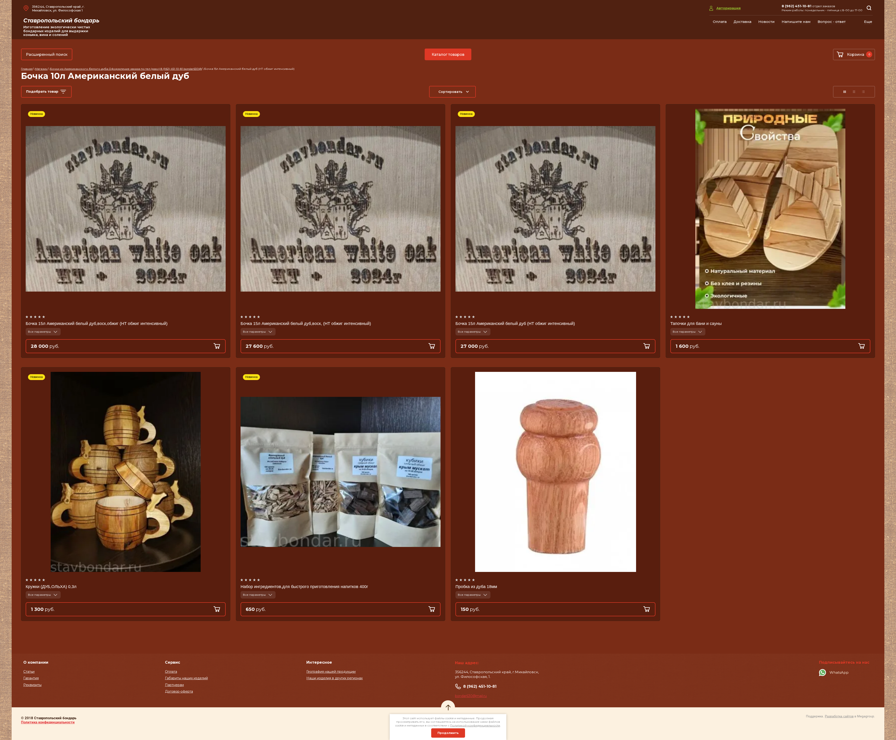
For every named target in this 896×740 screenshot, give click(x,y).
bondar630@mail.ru (471, 696)
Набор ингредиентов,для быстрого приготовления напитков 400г (304, 586)
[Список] (854, 91)
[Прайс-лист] (863, 91)
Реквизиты (32, 685)
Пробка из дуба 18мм (476, 586)
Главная (27, 68)
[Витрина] (844, 91)
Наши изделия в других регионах (334, 678)
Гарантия (31, 678)
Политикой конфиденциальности (475, 725)
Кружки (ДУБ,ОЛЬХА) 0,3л (51, 586)
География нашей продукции (331, 672)
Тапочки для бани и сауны (696, 323)
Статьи (29, 672)
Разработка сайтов (839, 716)
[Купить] (219, 346)
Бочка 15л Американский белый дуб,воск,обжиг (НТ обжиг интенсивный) (97, 323)
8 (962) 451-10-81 (796, 6)
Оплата (171, 672)
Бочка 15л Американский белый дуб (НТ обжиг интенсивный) (515, 323)
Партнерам (174, 685)
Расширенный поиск (46, 54)
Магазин (41, 68)
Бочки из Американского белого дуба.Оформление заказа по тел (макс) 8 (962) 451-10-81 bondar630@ (126, 68)
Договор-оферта (179, 691)
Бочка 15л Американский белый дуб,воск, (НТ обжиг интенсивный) (306, 323)
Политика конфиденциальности (48, 722)
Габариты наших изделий (186, 678)
